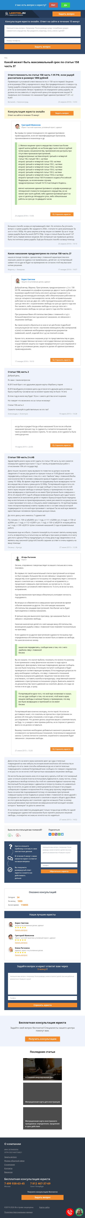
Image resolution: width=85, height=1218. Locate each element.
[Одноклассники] (53, 834)
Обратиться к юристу (59, 871)
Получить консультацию (42, 1039)
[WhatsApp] (59, 834)
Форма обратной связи (14, 1161)
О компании (9, 1164)
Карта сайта (44, 1207)
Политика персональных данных (18, 1212)
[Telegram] (62, 834)
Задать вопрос (67, 13)
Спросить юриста (63, 214)
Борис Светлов (28, 279)
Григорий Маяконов (31, 125)
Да (65, 5)
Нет (53, 5)
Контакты (8, 1168)
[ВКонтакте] (50, 834)
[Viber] (56, 834)
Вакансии (8, 1172)
